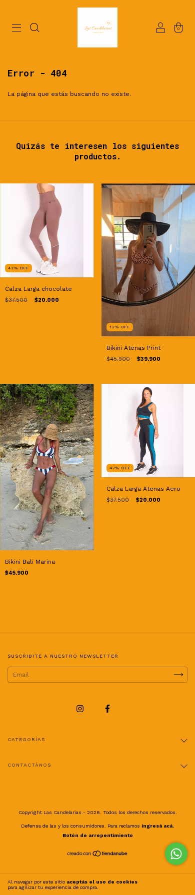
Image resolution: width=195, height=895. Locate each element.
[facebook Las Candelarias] (107, 708)
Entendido (168, 884)
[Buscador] (35, 28)
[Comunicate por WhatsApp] (176, 854)
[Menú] (17, 28)
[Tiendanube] (97, 855)
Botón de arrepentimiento (97, 835)
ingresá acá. (158, 826)
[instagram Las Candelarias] (81, 708)
